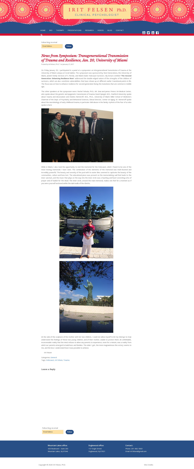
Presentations (74, 30)
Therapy (60, 30)
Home (42, 30)
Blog (109, 30)
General (54, 357)
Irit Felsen (59, 360)
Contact (120, 30)
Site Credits (148, 465)
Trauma (66, 360)
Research (89, 30)
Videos (101, 30)
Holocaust (50, 360)
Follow (69, 46)
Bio (50, 30)
